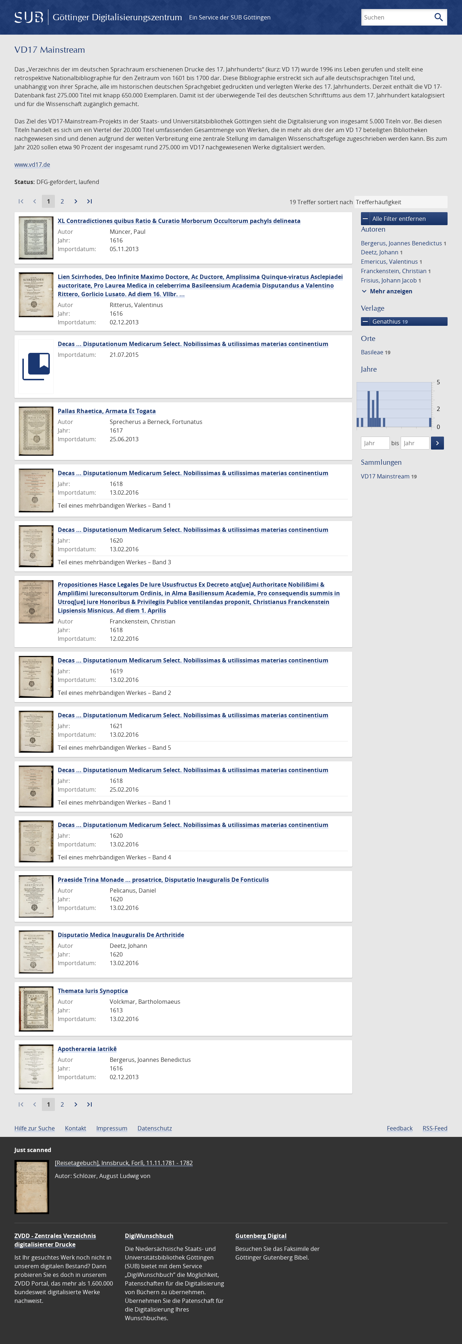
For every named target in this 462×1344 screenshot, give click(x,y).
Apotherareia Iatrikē (87, 1049)
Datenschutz (155, 1128)
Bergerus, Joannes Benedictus (403, 243)
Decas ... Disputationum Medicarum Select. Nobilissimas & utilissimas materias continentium (193, 344)
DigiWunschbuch (149, 1236)
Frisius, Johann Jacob (391, 280)
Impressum (111, 1128)
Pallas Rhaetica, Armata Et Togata (107, 411)
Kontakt (75, 1128)
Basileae (376, 352)
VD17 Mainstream (389, 476)
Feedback (400, 1128)
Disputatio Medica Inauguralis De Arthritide (121, 935)
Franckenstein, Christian (396, 271)
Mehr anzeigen (386, 291)
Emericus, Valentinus (391, 262)
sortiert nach (335, 202)
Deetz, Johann (382, 252)
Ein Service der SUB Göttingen (230, 17)
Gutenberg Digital (261, 1236)
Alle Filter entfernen (393, 218)
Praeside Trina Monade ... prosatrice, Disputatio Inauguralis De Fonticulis (163, 880)
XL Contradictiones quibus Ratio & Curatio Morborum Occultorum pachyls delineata (179, 221)
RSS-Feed (435, 1128)
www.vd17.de (32, 164)
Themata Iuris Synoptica (93, 991)
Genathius (384, 321)
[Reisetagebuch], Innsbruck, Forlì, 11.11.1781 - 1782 (124, 1163)
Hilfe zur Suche (34, 1128)
